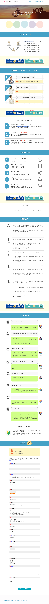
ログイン (43, 1)
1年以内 (12, 562)
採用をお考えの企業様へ (38, 1)
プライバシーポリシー (25, 600)
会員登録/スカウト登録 (31, 1)
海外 (11, 1)
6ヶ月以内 (12, 561)
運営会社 (5, 600)
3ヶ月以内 (12, 560)
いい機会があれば (13, 563)
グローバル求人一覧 (8, 600)
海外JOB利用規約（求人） (19, 600)
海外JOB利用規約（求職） (13, 600)
